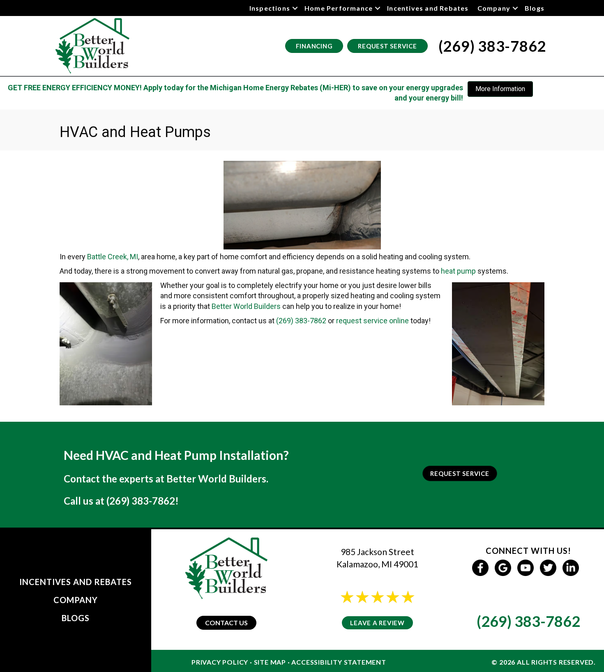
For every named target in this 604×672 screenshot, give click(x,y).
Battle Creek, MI (112, 256)
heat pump (458, 271)
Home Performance (338, 8)
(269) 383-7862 (301, 320)
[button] (295, 8)
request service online (372, 320)
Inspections (269, 8)
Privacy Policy (219, 662)
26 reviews (385, 608)
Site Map (270, 662)
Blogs (534, 8)
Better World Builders (246, 306)
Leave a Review (377, 622)
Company (493, 8)
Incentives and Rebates (427, 8)
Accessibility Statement (338, 662)
